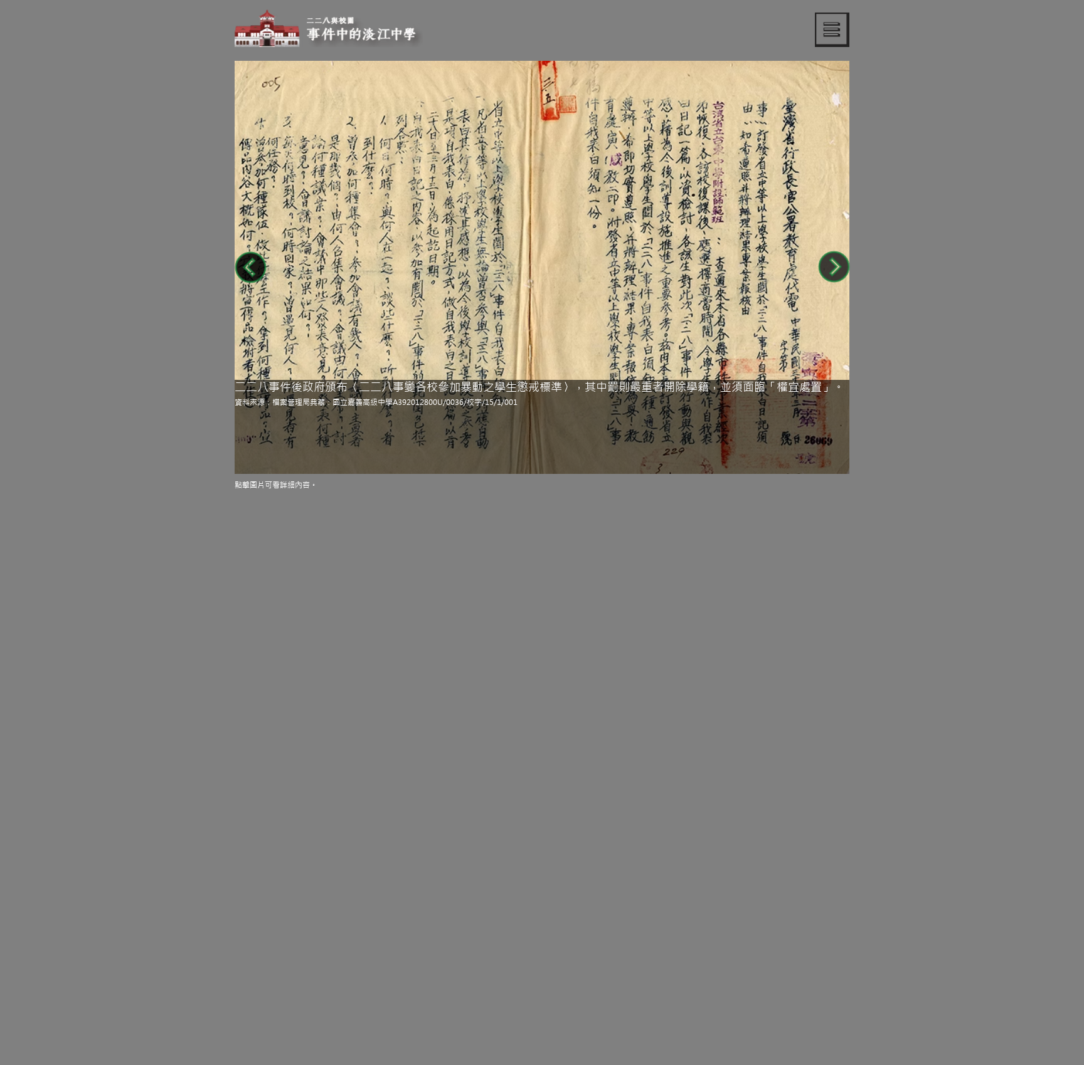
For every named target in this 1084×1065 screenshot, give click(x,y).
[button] (832, 30)
